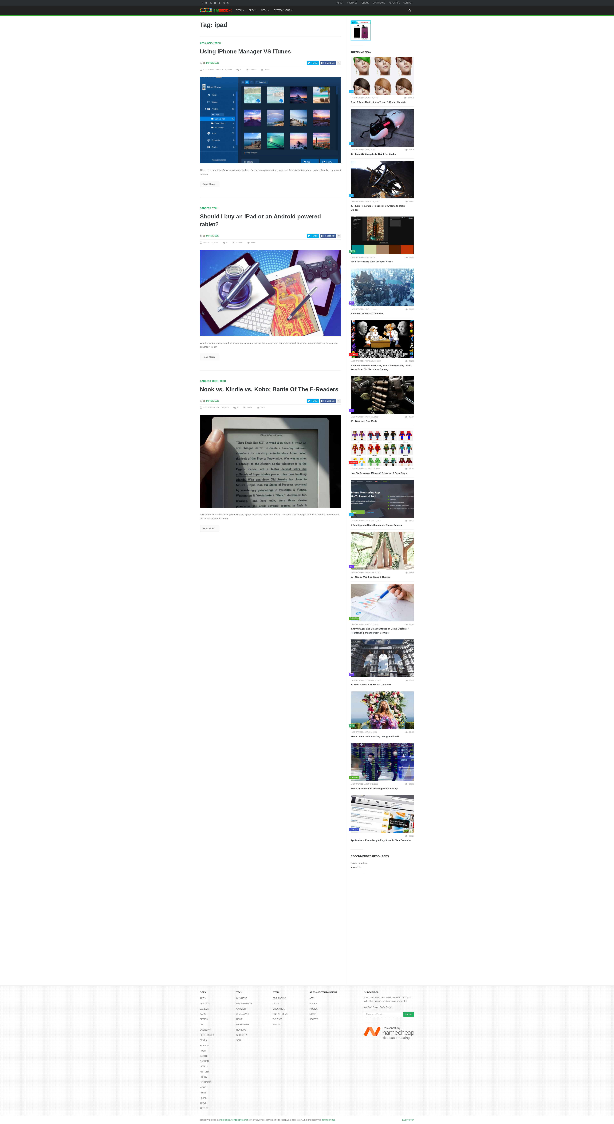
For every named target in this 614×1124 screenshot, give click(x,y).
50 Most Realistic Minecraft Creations (371, 684)
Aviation (204, 1003)
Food (203, 1051)
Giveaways (242, 1014)
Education (279, 1009)
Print (203, 1093)
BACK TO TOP (408, 1120)
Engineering (280, 1014)
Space (276, 1024)
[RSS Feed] (220, 3)
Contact (408, 3)
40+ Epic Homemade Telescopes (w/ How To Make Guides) (378, 208)
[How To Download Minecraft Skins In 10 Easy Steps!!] (382, 447)
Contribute (379, 3)
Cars (203, 1014)
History (204, 1072)
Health (204, 1066)
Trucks (204, 1108)
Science (277, 1019)
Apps (203, 43)
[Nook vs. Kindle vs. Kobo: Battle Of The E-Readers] (270, 461)
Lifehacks (206, 1082)
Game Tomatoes (359, 863)
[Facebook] (202, 3)
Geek (251, 10)
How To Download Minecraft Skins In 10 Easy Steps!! (379, 473)
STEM (264, 10)
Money (204, 1087)
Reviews (241, 1030)
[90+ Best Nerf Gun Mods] (382, 395)
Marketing (242, 1024)
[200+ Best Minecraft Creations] (382, 287)
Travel (204, 1103)
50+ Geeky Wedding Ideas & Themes (370, 577)
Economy (205, 1030)
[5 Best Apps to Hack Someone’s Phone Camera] (382, 499)
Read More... (209, 184)
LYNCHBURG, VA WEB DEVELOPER (233, 1120)
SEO (238, 1040)
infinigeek (212, 63)
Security (241, 1035)
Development (244, 1003)
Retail (203, 1098)
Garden (204, 1061)
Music (312, 1014)
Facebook (330, 63)
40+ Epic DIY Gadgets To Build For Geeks (373, 154)
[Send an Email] (215, 3)
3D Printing (279, 998)
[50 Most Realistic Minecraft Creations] (382, 658)
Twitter (315, 63)
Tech (239, 10)
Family (203, 1040)
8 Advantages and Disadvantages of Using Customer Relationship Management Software (379, 630)
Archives (352, 3)
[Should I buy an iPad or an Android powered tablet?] (270, 293)
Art (311, 998)
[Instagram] (228, 3)
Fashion (204, 1045)
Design (204, 1019)
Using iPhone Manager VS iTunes (245, 51)
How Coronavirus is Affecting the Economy (374, 788)
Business (241, 998)
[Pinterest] (224, 3)
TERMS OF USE (328, 1120)
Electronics (207, 1035)
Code (276, 1003)
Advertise (394, 3)
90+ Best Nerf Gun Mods (364, 421)
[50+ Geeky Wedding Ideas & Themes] (382, 551)
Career (204, 1009)
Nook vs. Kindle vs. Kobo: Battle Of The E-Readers (269, 389)
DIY (201, 1024)
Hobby (203, 1077)
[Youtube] (211, 3)
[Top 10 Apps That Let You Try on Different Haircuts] (382, 76)
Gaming (204, 1056)
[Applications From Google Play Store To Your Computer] (382, 814)
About (340, 3)
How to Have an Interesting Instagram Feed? (375, 736)
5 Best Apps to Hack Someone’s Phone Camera (376, 525)
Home (239, 1019)
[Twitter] (206, 3)
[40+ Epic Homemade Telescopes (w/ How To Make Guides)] (382, 180)
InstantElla (356, 867)
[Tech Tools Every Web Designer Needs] (382, 235)
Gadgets (205, 208)
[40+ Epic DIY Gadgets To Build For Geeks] (382, 128)
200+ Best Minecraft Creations (367, 313)
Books (313, 1003)
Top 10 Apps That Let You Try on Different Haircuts (378, 102)
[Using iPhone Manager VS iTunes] (270, 120)
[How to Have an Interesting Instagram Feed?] (382, 710)
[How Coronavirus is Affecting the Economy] (382, 762)
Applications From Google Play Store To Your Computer (381, 840)
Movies (313, 1009)
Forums (365, 3)
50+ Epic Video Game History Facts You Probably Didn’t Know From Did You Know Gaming (381, 367)
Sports (313, 1019)
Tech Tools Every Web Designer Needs (372, 261)
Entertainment (282, 10)
